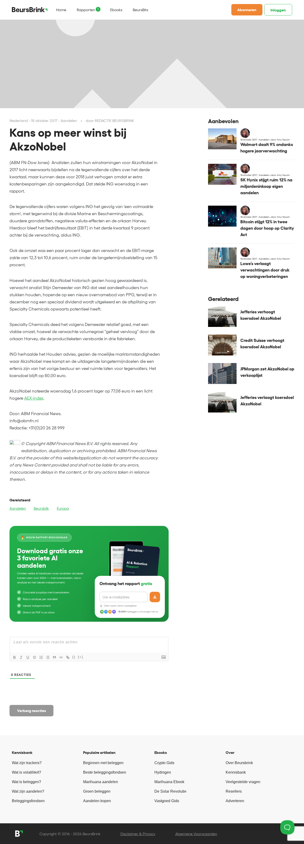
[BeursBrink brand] (30, 9)
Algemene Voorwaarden (196, 834)
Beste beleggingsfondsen (104, 772)
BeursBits (140, 10)
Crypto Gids (164, 763)
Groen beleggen (96, 791)
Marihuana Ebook (169, 782)
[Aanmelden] (155, 597)
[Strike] (34, 657)
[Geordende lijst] (41, 657)
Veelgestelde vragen (243, 782)
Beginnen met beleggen (103, 763)
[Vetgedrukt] (14, 657)
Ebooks (116, 10)
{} (74, 657)
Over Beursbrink (239, 763)
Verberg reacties (31, 710)
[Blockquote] (54, 657)
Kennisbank (236, 772)
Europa (63, 508)
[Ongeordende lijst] (47, 657)
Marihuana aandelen (100, 782)
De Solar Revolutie (170, 791)
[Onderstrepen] (27, 657)
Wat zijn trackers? (27, 763)
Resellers (234, 791)
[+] (80, 657)
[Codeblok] (61, 657)
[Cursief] (21, 657)
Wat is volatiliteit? (26, 772)
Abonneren (246, 10)
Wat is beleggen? (26, 782)
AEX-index (33, 398)
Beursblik (41, 508)
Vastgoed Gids (166, 801)
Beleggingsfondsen (28, 801)
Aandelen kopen (97, 801)
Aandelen (18, 508)
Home (61, 10)
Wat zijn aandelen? (28, 791)
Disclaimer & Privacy (137, 834)
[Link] (67, 657)
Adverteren (235, 801)
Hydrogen (162, 772)
